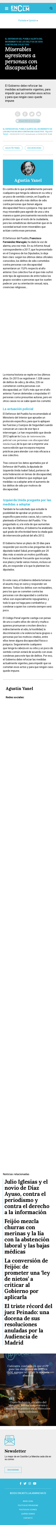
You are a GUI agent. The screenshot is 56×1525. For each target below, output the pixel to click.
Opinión (32, 20)
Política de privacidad (28, 1505)
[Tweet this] (32, 114)
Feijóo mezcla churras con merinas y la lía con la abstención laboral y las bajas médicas (26, 1236)
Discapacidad (34, 148)
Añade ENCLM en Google (29, 121)
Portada (22, 20)
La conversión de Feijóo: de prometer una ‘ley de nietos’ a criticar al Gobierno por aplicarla (27, 1278)
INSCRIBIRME (13, 1470)
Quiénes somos (28, 1514)
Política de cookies (28, 1510)
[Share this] (25, 114)
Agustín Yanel (12, 148)
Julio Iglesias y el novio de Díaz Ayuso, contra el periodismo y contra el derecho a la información (26, 1197)
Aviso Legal (28, 1501)
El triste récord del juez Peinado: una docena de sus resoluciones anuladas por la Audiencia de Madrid (28, 1324)
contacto (28, 1518)
